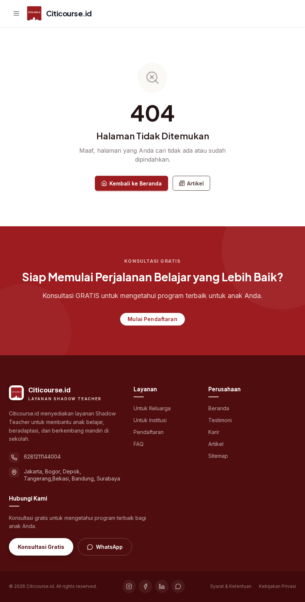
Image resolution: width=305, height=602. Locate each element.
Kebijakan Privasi (277, 586)
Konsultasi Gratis (41, 547)
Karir (213, 432)
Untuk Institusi (150, 420)
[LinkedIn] (161, 586)
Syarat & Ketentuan (230, 586)
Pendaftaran (149, 432)
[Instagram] (129, 586)
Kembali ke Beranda (135, 183)
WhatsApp (109, 547)
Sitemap (218, 456)
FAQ (139, 444)
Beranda (218, 408)
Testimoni (220, 420)
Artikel (195, 183)
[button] (16, 13)
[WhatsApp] (178, 586)
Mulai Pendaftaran (152, 319)
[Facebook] (145, 586)
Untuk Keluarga (152, 408)
